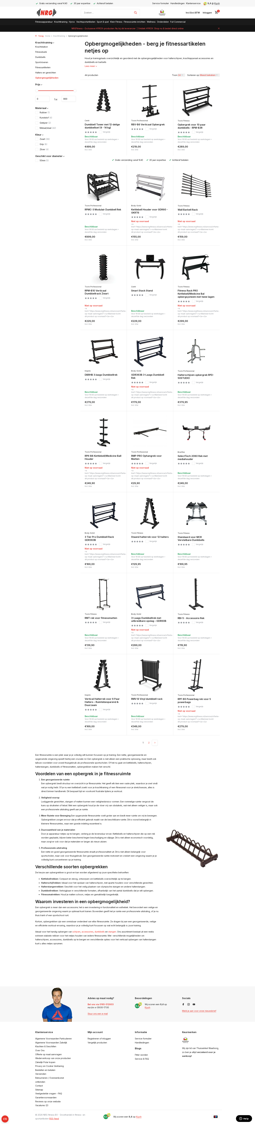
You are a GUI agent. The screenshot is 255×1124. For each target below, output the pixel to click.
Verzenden (40, 1074)
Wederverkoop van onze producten (53, 1058)
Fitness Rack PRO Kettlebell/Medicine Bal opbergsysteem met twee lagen (196, 293)
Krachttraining (60, 22)
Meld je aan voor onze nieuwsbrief (199, 1011)
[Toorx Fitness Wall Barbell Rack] (196, 186)
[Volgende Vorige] (155, 743)
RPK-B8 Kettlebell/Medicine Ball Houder (103, 457)
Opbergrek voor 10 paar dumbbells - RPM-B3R (192, 126)
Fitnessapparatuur (44, 22)
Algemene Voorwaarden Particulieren (53, 1038)
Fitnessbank (41, 52)
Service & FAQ (142, 1059)
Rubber (45, 112)
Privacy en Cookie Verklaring (49, 1066)
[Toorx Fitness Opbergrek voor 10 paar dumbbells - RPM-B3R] (196, 101)
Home (47, 36)
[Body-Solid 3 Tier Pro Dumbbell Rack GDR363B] (103, 513)
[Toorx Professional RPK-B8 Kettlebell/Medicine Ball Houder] (103, 432)
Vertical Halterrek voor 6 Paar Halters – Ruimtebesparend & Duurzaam (102, 702)
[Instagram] (188, 1004)
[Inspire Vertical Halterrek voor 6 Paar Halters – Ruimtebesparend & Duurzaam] (103, 675)
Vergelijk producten (97, 1042)
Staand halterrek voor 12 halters (150, 536)
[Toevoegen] (117, 148)
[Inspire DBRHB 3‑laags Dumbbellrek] (103, 351)
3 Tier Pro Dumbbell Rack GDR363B (99, 538)
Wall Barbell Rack (188, 209)
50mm (44, 160)
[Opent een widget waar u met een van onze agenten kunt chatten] (244, 1119)
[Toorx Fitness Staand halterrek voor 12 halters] (150, 513)
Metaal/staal (48, 128)
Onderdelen (163, 22)
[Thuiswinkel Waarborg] (162, 12)
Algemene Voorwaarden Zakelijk (51, 1042)
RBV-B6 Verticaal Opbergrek (148, 124)
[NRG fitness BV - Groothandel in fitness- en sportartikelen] (48, 12)
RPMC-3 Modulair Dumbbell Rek (103, 209)
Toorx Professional (139, 120)
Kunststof (46, 117)
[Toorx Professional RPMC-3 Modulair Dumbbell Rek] (103, 186)
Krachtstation (41, 47)
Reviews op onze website (48, 1101)
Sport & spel (103, 22)
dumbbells (100, 931)
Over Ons (40, 1050)
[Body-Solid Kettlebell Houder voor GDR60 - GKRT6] (150, 186)
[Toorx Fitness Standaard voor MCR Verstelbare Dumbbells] (196, 513)
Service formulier (160, 3)
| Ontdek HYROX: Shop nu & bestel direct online (160, 28)
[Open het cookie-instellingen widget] (5, 1119)
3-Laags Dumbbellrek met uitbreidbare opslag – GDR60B (148, 619)
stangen (112, 931)
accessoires (87, 931)
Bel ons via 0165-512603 (101, 1004)
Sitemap (39, 1089)
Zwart (45, 139)
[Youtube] (194, 1004)
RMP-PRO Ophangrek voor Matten (146, 457)
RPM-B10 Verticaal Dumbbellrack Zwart (96, 292)
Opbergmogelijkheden (46, 78)
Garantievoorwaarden (46, 1097)
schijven (76, 931)
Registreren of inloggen (99, 1038)
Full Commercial (177, 22)
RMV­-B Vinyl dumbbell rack (146, 698)
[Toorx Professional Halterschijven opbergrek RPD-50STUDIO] (196, 351)
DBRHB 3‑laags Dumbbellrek (101, 374)
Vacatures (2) (41, 1105)
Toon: (175, 75)
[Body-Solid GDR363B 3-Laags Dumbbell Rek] (150, 351)
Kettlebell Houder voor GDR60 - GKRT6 (149, 211)
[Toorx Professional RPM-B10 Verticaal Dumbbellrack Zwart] (103, 267)
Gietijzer (45, 123)
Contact (39, 1085)
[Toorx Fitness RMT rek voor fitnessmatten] (103, 594)
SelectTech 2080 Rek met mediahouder (193, 458)
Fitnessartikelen (42, 67)
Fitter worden (141, 1055)
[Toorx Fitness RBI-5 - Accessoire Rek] (196, 594)
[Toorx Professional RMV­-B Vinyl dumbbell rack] (150, 675)
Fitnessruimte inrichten (134, 22)
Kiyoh (217, 3)
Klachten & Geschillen (45, 1046)
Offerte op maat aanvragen (48, 1054)
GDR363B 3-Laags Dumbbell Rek (147, 376)
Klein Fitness (116, 22)
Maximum (69, 99)
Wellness (151, 22)
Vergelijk (106, 132)
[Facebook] (183, 1004)
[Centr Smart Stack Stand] (150, 267)
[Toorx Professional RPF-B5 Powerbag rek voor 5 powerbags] (196, 675)
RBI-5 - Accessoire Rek (191, 618)
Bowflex (181, 452)
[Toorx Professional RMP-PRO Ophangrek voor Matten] (150, 432)
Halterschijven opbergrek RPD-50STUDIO (196, 376)
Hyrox (72, 22)
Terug (41, 36)
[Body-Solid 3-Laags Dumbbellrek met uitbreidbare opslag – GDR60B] (150, 594)
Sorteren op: (193, 75)
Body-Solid (136, 206)
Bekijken (162, 238)
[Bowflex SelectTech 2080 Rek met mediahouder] (196, 432)
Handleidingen (177, 3)
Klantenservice (193, 3)
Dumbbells (40, 57)
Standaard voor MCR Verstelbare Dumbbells (191, 539)
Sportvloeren (41, 62)
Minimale (42, 99)
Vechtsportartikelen (85, 22)
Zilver (44, 149)
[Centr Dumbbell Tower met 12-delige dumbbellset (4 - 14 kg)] (103, 101)
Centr (87, 120)
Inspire (88, 371)
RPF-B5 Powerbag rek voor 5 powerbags (194, 701)
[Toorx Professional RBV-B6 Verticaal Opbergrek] (150, 101)
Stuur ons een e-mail (98, 1013)
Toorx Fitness (184, 121)
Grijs (43, 144)
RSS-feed (54, 1118)
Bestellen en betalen (45, 1070)
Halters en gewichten (45, 72)
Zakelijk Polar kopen (45, 1062)
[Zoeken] (135, 12)
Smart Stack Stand (142, 290)
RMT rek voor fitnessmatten (101, 617)
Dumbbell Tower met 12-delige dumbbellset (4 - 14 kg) (102, 126)
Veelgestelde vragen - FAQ (48, 1093)
